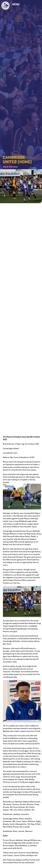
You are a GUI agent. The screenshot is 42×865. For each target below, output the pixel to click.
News (15, 167)
